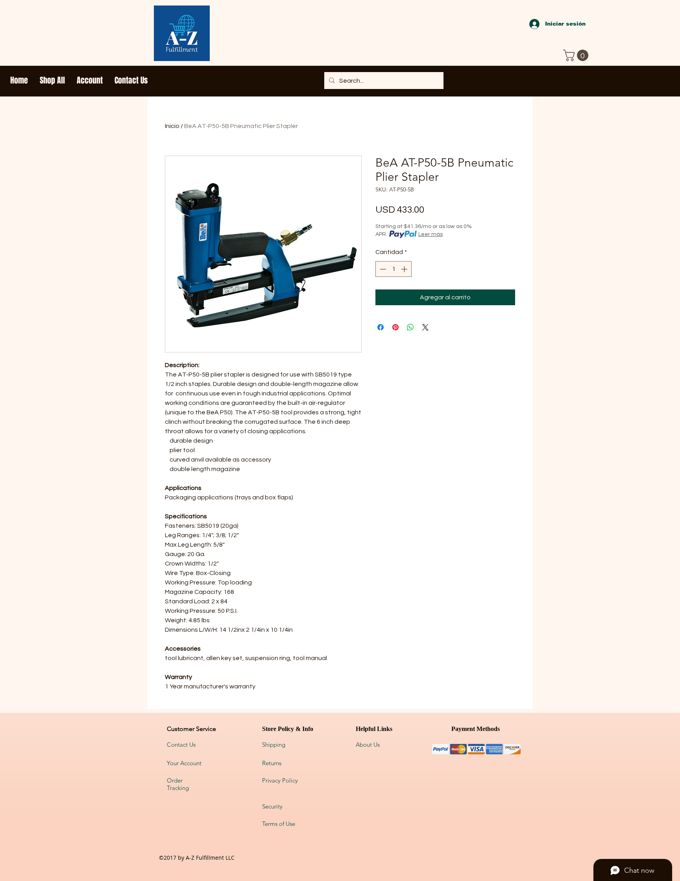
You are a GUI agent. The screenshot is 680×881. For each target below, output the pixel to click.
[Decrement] (382, 269)
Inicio (172, 126)
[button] (577, 55)
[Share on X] (425, 327)
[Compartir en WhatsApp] (410, 327)
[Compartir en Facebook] (380, 327)
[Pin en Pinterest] (395, 327)
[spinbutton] (393, 269)
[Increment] (404, 269)
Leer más (430, 234)
